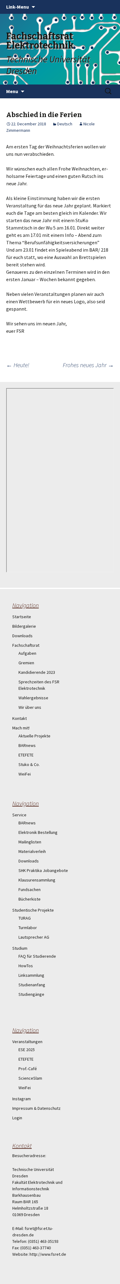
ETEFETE (26, 755)
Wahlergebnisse (33, 698)
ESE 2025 (26, 1049)
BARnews (27, 745)
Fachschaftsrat (25, 645)
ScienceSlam (30, 1078)
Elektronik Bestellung (38, 832)
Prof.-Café (27, 1068)
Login (17, 1118)
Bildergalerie (24, 626)
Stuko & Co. (29, 764)
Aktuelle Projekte (34, 736)
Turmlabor (27, 927)
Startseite (21, 616)
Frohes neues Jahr (88, 365)
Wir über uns (29, 707)
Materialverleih (32, 851)
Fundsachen (29, 889)
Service (19, 815)
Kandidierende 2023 (36, 672)
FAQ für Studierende (37, 956)
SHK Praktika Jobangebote (43, 870)
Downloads (22, 635)
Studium (19, 948)
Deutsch (64, 124)
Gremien (26, 663)
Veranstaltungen (27, 1041)
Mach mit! (21, 728)
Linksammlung (31, 975)
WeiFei (24, 774)
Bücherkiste (29, 899)
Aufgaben (27, 653)
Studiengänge (31, 994)
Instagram (21, 1098)
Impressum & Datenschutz (36, 1108)
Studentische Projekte (33, 910)
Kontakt (19, 718)
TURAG (24, 918)
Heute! (17, 365)
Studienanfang (31, 985)
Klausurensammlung (36, 880)
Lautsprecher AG (33, 937)
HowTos (25, 965)
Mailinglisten (29, 842)
